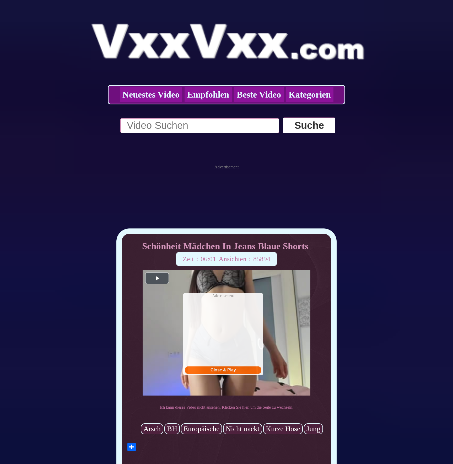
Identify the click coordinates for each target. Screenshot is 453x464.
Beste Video (259, 94)
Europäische (201, 429)
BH (172, 429)
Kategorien (310, 94)
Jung (313, 429)
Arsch (152, 429)
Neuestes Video (151, 94)
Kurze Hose (283, 429)
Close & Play (223, 370)
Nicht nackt (243, 429)
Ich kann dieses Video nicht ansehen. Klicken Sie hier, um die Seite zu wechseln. (226, 407)
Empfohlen (208, 94)
